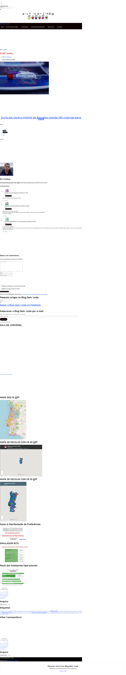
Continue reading (63, 670)
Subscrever (3, 319)
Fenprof (73, 611)
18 (7, 593)
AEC (1, 611)
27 (1, 596)
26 (0, 596)
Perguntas (76, 612)
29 (4, 596)
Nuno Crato (49, 612)
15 (4, 593)
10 (6, 592)
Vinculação (6, 614)
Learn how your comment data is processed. (34, 294)
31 (6, 596)
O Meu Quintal (59, 612)
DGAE (45, 611)
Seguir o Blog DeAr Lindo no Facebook (20, 305)
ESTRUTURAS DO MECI (12, 27)
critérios (43, 611)
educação (54, 611)
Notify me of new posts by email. (11, 288)
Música (30, 612)
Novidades (42, 612)
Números (53, 612)
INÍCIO (2, 27)
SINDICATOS (51, 27)
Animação (3, 611)
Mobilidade (21, 612)
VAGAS (2, 614)
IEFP (1, 612)
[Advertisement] (39, 38)
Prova (79, 612)
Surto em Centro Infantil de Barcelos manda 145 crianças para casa (41, 118)
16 (5, 593)
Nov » (3, 598)
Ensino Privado (60, 611)
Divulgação (48, 611)
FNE (76, 611)
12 (0, 593)
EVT (68, 611)
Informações (7, 612)
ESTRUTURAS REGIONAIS (38, 27)
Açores (9, 611)
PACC (66, 612)
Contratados (24, 611)
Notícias (35, 612)
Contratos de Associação (38, 611)
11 (7, 592)
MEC (18, 612)
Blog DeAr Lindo (4, 24)
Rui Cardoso (8, 57)
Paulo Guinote (71, 612)
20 (1, 595)
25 (7, 595)
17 (6, 593)
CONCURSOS (24, 27)
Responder (8, 196)
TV (0, 614)
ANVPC (6, 611)
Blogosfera (14, 611)
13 (1, 593)
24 (6, 595)
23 (5, 595)
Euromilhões (65, 611)
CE (16, 611)
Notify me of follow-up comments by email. (13, 286)
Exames (70, 611)
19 (0, 595)
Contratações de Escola (30, 611)
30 (5, 596)
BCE (11, 611)
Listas (13, 612)
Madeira (15, 612)
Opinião (64, 612)
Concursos (20, 611)
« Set (1, 598)
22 (4, 595)
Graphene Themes (13, 660)
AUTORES (59, 27)
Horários (80, 611)
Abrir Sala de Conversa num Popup (6, 374)
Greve (78, 611)
